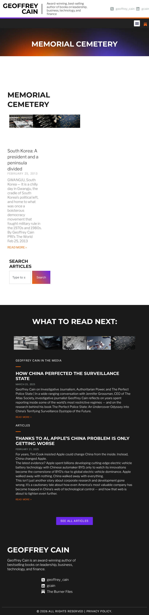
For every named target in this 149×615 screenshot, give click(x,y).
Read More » (17, 247)
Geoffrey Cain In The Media (39, 360)
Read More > (24, 417)
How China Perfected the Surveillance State (67, 376)
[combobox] (20, 277)
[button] (137, 23)
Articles (23, 425)
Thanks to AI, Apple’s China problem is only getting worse (72, 441)
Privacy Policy (98, 611)
